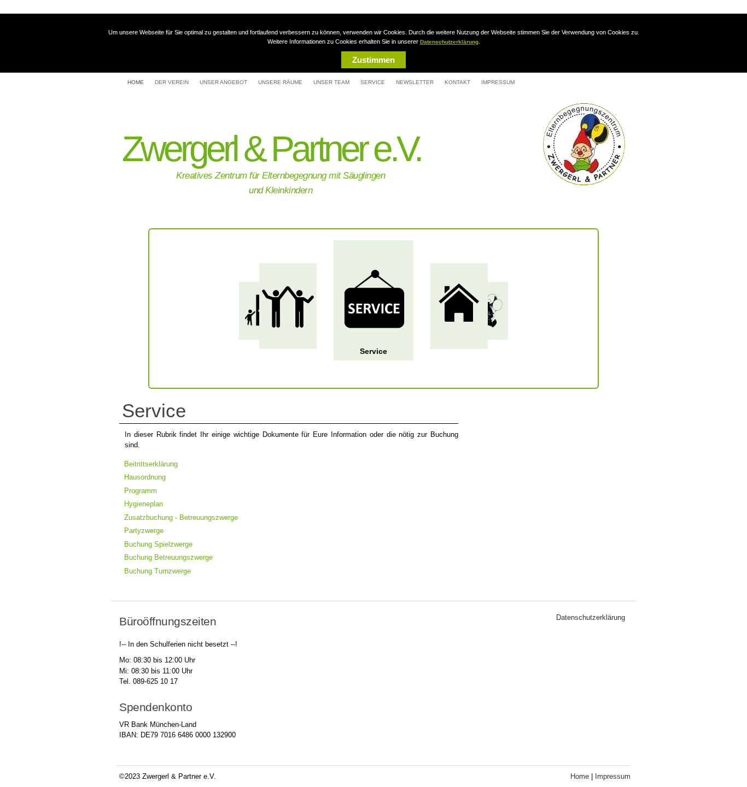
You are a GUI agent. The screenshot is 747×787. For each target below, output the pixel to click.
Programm (140, 491)
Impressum (498, 82)
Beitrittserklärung (151, 464)
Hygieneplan (143, 504)
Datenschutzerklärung (449, 42)
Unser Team (331, 82)
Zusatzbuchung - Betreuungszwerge (181, 517)
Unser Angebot (223, 82)
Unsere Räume (280, 82)
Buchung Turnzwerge (157, 571)
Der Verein (172, 82)
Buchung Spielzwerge (158, 544)
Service (372, 82)
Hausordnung (145, 477)
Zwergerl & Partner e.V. (271, 148)
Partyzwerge (144, 530)
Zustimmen (373, 59)
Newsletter (415, 82)
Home (135, 82)
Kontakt (457, 82)
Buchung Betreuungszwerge (168, 557)
